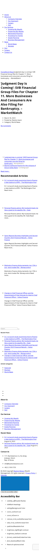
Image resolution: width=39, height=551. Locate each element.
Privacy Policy (30, 473)
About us (7, 17)
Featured (7, 368)
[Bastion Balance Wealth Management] (16, 11)
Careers (10, 23)
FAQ (9, 25)
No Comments (6, 126)
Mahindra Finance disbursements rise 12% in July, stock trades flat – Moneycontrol (20, 266)
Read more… (5, 171)
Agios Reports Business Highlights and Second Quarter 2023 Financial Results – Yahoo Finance (20, 238)
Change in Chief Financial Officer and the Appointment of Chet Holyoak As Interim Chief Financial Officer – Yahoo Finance (20, 295)
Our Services (8, 27)
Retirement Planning (15, 33)
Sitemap (4, 475)
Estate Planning (13, 38)
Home (6, 15)
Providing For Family (15, 36)
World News (12, 44)
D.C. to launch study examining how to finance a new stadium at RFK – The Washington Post (20, 181)
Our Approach (13, 21)
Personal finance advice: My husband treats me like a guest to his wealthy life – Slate (21, 209)
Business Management (16, 40)
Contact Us (8, 52)
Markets (11, 46)
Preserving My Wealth (16, 31)
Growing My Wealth (15, 29)
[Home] (14, 70)
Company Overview (15, 19)
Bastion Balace (19, 471)
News (6, 42)
